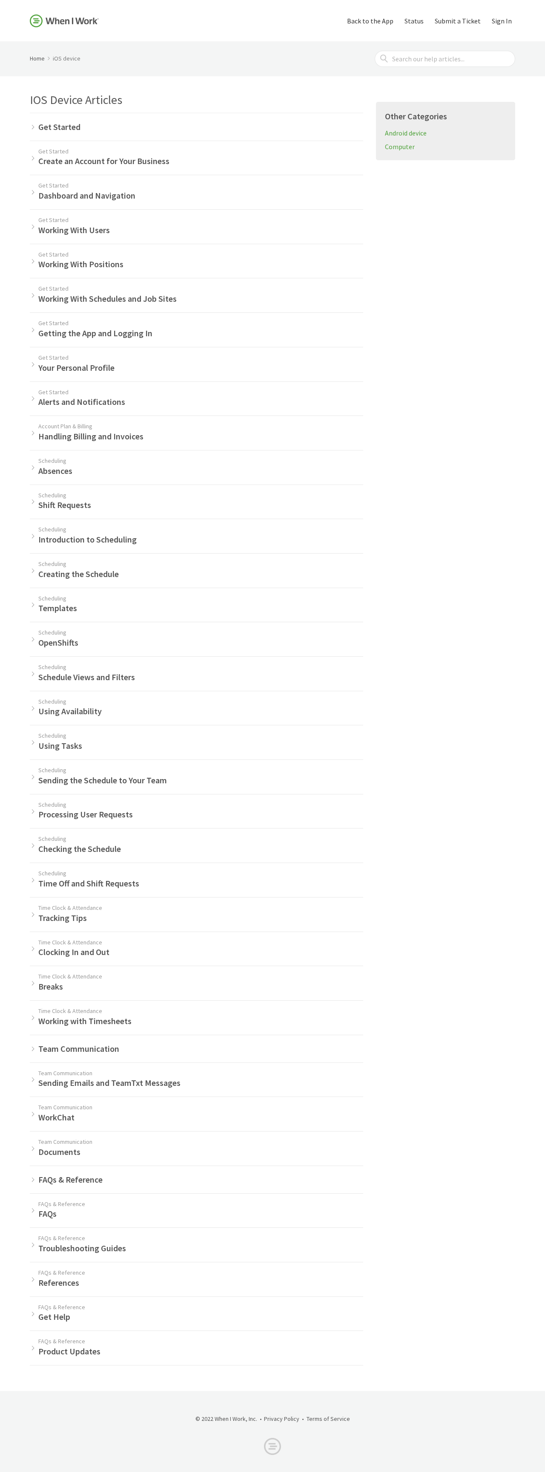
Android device (406, 133)
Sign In (502, 21)
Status (414, 21)
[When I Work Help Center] (64, 20)
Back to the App (370, 21)
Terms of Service (328, 1419)
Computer (400, 146)
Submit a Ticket (458, 21)
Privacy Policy (281, 1419)
